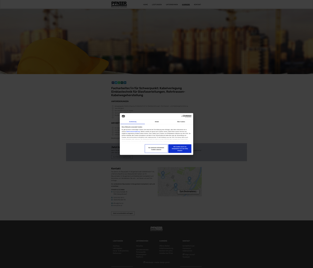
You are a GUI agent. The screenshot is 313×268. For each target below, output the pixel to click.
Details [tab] (157, 121)
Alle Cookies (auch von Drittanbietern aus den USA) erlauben (180, 148)
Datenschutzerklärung (133, 131)
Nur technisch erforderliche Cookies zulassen (156, 148)
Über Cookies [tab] (181, 121)
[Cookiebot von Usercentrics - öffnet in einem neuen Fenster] (184, 116)
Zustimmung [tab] (132, 121)
